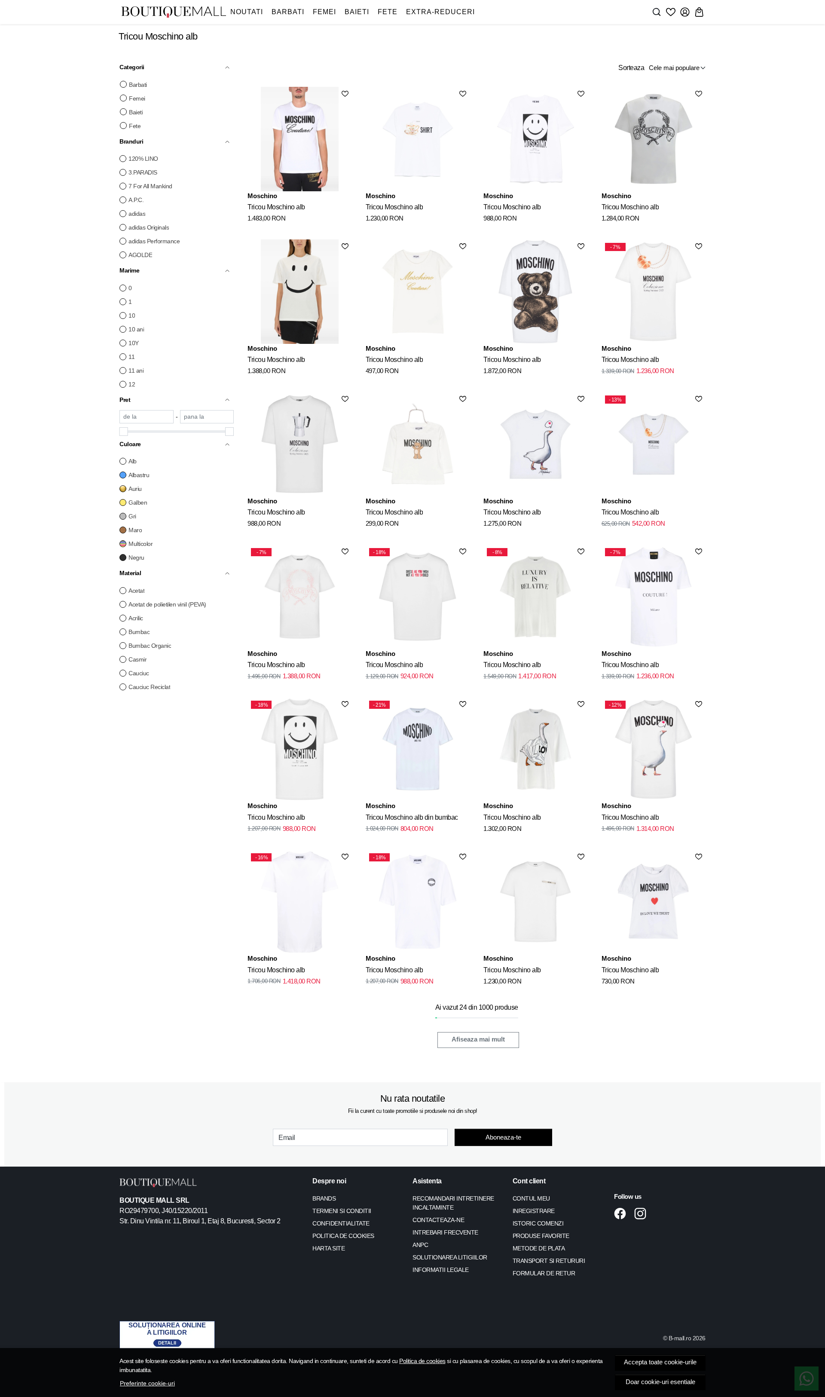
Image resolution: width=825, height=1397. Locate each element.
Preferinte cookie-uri (147, 1383)
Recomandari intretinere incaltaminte (453, 1203)
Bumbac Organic (149, 645)
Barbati (288, 11)
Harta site (328, 1248)
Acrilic (135, 618)
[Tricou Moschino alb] (299, 139)
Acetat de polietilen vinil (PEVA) (167, 604)
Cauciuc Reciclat (149, 686)
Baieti (357, 11)
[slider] (123, 431)
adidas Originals (148, 227)
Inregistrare (534, 1210)
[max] (207, 416)
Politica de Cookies (343, 1235)
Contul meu (531, 1198)
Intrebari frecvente (445, 1232)
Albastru (138, 475)
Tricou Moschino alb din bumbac (412, 817)
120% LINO (143, 158)
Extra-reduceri (440, 11)
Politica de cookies (422, 1360)
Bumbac (139, 631)
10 (131, 315)
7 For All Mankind (150, 186)
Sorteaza (631, 67)
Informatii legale (440, 1269)
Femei (324, 11)
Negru (136, 557)
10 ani (136, 329)
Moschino (262, 195)
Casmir (137, 659)
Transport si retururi (549, 1260)
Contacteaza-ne (438, 1219)
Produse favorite (541, 1235)
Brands (324, 1198)
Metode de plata (539, 1248)
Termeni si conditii (341, 1210)
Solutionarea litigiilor (449, 1257)
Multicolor (140, 543)
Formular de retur (544, 1273)
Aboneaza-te (503, 1137)
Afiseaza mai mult (478, 1039)
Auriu (135, 488)
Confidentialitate (341, 1223)
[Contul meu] (685, 12)
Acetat (136, 590)
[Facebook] (622, 1213)
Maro (135, 530)
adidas (136, 213)
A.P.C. (136, 199)
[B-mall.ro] (173, 12)
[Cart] (699, 12)
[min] (146, 416)
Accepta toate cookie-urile (660, 1362)
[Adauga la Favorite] (345, 93)
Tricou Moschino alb (276, 207)
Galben (137, 502)
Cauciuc (138, 673)
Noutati (246, 11)
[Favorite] (670, 12)
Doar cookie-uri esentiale (660, 1382)
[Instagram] (642, 1213)
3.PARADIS (142, 172)
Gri (132, 516)
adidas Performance (154, 241)
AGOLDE (140, 254)
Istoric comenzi (538, 1223)
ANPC (420, 1244)
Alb (132, 461)
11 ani (136, 370)
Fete (387, 11)
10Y (133, 343)
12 (131, 384)
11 (131, 356)
